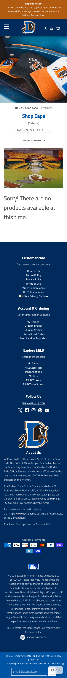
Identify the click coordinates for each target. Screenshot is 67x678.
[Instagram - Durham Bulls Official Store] (33, 410)
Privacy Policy (33, 279)
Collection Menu (32, 140)
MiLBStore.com (33, 367)
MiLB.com (33, 363)
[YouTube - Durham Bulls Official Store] (47, 410)
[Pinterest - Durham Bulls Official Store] (40, 410)
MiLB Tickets (33, 380)
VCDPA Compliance (33, 288)
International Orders (34, 334)
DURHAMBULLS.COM (33, 403)
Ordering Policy (33, 325)
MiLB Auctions (33, 371)
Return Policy (33, 275)
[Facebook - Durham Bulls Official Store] (27, 410)
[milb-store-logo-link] (33, 570)
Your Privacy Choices (35, 296)
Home (18, 108)
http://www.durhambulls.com (25, 513)
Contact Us (33, 271)
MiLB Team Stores (33, 384)
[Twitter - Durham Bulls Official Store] (20, 410)
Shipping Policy (33, 330)
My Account (33, 321)
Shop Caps (31, 108)
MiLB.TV (33, 376)
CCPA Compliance (33, 292)
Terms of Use (33, 283)
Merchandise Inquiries (33, 338)
